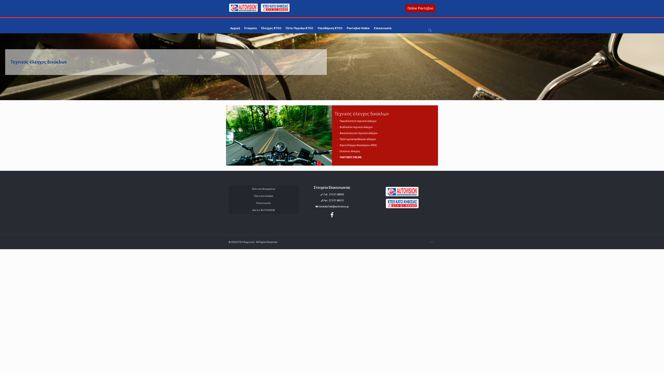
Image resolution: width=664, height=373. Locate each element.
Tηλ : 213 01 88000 (333, 194)
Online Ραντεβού (420, 8)
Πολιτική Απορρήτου (263, 189)
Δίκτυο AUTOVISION (263, 210)
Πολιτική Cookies (263, 196)
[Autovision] (260, 11)
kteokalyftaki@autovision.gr (334, 206)
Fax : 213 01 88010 (334, 200)
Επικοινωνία (263, 203)
